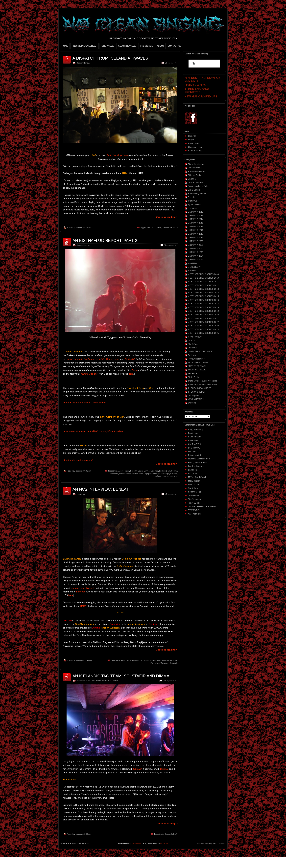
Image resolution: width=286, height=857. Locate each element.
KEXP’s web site (89, 373)
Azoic (129, 660)
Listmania (192, 208)
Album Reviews (195, 168)
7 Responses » (170, 245)
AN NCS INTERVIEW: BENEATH (101, 489)
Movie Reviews (195, 337)
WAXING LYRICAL (196, 399)
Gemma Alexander (153, 660)
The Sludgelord (195, 499)
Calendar (192, 179)
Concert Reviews (83, 63)
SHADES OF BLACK (197, 366)
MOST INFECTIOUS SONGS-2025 (203, 333)
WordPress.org (195, 151)
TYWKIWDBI (193, 510)
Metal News (193, 263)
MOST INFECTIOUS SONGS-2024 (203, 329)
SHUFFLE (192, 373)
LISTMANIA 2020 (195, 241)
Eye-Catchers (194, 190)
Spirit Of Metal (194, 492)
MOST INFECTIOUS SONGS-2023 (203, 326)
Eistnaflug (154, 471)
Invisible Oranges (196, 466)
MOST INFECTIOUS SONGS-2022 (203, 322)
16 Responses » (169, 681)
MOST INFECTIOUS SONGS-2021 (203, 318)
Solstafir (166, 476)
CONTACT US (174, 46)
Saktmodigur (164, 474)
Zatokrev (174, 476)
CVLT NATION (194, 444)
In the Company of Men (128, 474)
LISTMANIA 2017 (195, 230)
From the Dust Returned (199, 459)
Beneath (78, 359)
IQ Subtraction (194, 204)
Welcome (192, 403)
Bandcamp (193, 433)
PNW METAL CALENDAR (84, 46)
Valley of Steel (194, 514)
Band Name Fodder (197, 171)
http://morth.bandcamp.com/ (78, 460)
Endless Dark (164, 471)
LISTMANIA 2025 (195, 259)
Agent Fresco (123, 471)
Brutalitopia (193, 440)
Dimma (153, 227)
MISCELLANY (194, 267)
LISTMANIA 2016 (195, 227)
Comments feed (195, 147)
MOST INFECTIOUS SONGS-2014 (203, 293)
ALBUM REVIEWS (127, 46)
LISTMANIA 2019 (195, 237)
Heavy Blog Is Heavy (197, 462)
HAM (159, 227)
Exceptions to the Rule (85, 681)
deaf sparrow (194, 448)
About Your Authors (196, 164)
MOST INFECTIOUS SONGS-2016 (203, 300)
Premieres (192, 348)
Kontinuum (89, 359)
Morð (141, 474)
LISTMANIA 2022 (195, 249)
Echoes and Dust (196, 455)
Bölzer (140, 471)
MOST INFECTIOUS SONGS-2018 (203, 307)
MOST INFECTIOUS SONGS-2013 (203, 289)
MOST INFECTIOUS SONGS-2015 (203, 296)
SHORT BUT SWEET (197, 370)
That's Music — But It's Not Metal (202, 384)
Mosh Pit (192, 271)
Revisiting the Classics (198, 362)
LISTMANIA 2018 (195, 234)
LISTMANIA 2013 (195, 215)
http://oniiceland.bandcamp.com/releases (84, 402)
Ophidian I (164, 663)
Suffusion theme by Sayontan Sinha (211, 843)
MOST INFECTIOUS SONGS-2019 (203, 311)
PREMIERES (146, 46)
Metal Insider (194, 481)
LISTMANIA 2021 (195, 245)
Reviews (192, 355)
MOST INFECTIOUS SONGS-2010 (203, 278)
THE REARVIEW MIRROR (200, 388)
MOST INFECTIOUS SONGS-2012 (203, 285)
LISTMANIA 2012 (195, 212)
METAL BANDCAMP (197, 477)
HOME (65, 46)
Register (192, 136)
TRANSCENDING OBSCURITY (202, 506)
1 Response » (170, 63)
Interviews (80, 494)
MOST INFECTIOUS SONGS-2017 (203, 304)
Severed (173, 474)
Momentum (154, 663)
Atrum (123, 660)
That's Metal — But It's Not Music (202, 381)
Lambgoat (192, 470)
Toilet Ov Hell (194, 503)
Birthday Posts (194, 175)
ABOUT (160, 46)
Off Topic (192, 340)
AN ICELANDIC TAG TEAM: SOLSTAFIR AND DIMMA (120, 676)
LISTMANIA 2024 (195, 256)
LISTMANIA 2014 (195, 219)
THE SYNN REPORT (197, 392)
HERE (83, 606)
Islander (78, 227)
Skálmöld (130, 359)
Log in (191, 139)
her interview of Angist (82, 588)
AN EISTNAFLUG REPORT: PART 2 (104, 240)
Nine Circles (193, 484)
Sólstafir (100, 359)
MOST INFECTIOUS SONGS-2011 (203, 282)
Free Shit (192, 197)
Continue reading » (167, 217)
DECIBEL (192, 451)
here (134, 370)
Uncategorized (194, 395)
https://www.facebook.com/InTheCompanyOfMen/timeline (93, 431)
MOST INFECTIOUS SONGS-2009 (203, 274)
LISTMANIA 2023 (195, 252)
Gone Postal (112, 359)
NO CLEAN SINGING (80, 843)
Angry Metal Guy (195, 429)
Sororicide (173, 663)
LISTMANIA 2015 (195, 223)
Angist (69, 359)
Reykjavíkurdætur (151, 474)
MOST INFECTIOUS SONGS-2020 (203, 315)
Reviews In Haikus (196, 359)
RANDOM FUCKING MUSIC (107, 681)
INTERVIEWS (107, 46)
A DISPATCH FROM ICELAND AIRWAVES (110, 58)
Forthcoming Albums (197, 193)
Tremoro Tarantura (170, 227)
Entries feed (193, 143)
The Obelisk (193, 495)
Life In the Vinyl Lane (117, 155)
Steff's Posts (193, 377)
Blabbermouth (194, 437)
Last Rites (192, 473)
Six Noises (193, 488)
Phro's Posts (193, 344)
